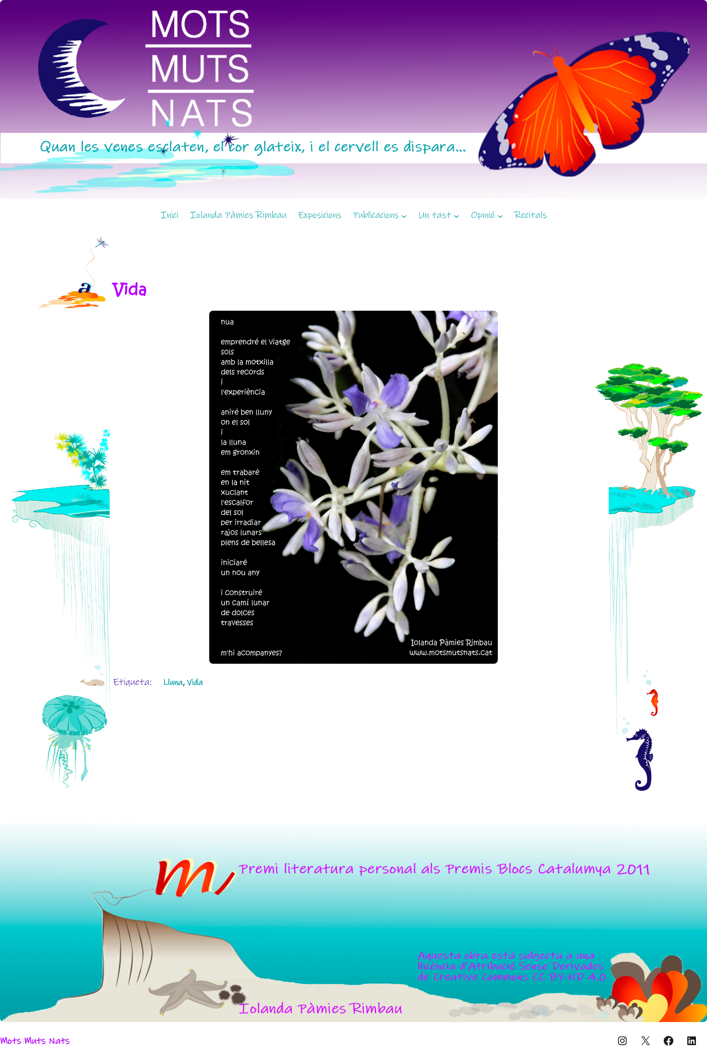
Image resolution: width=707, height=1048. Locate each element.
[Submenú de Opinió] (500, 215)
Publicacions (376, 215)
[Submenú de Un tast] (456, 215)
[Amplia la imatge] (485, 323)
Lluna (173, 682)
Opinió (483, 215)
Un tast (434, 215)
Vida (195, 682)
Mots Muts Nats (35, 1041)
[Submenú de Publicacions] (404, 215)
